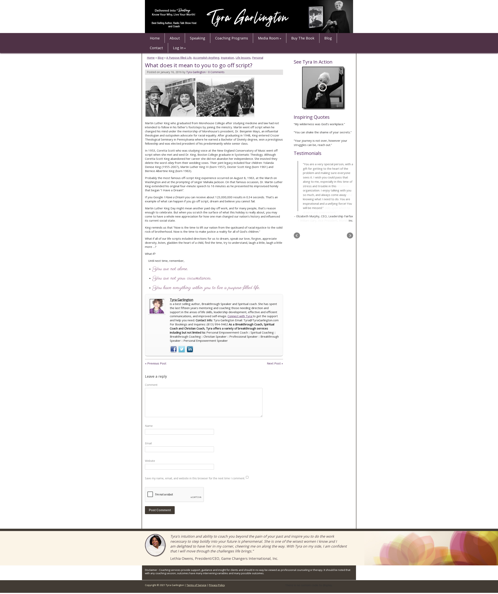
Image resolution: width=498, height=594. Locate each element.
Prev (297, 235)
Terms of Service (196, 585)
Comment (151, 385)
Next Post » (275, 363)
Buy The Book (302, 38)
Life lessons (243, 57)
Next (350, 235)
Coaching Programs (231, 38)
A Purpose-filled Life (179, 57)
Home (155, 38)
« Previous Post (155, 363)
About (175, 38)
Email (148, 443)
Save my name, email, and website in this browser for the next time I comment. (195, 478)
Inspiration (227, 57)
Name (149, 426)
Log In (178, 47)
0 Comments (216, 72)
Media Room (268, 38)
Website (150, 461)
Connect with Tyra (240, 316)
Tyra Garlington (181, 300)
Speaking (197, 38)
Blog (328, 38)
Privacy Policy (217, 585)
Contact (156, 47)
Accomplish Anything (206, 57)
